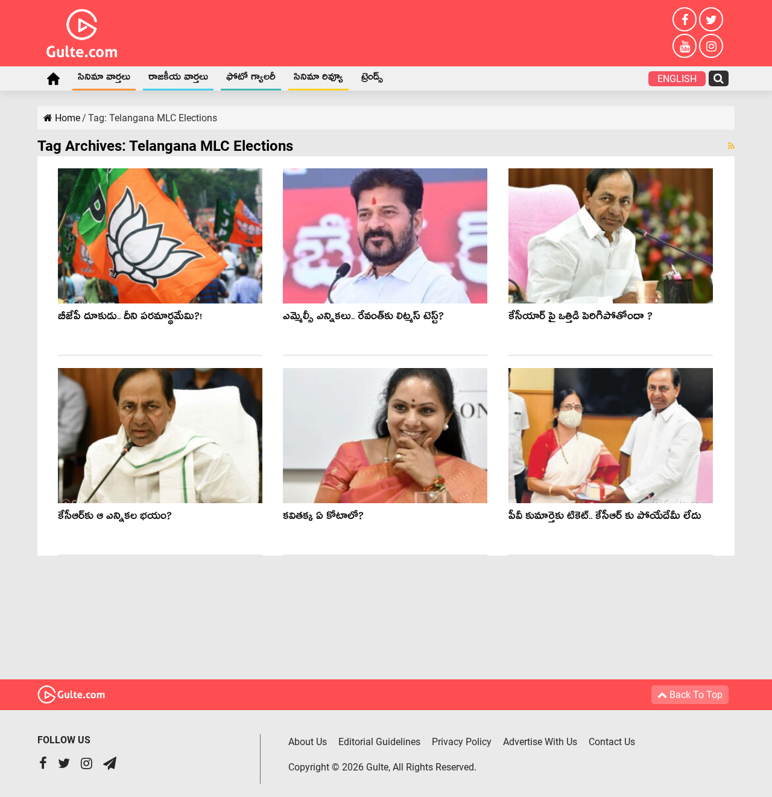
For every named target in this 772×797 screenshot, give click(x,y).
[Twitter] (711, 19)
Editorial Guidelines (379, 742)
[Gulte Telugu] (81, 30)
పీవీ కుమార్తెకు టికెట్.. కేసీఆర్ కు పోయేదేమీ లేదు (604, 518)
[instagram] (711, 46)
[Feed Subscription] (731, 146)
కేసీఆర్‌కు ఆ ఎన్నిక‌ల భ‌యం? (115, 518)
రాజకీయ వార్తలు (178, 79)
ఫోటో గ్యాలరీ (251, 79)
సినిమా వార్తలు (104, 79)
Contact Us (612, 742)
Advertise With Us (540, 742)
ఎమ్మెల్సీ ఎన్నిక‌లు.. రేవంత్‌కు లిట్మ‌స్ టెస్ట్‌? (363, 318)
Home (53, 78)
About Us (307, 742)
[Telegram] (109, 764)
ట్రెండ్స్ (372, 79)
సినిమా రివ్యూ (318, 79)
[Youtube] (684, 46)
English (677, 78)
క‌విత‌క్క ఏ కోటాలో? (323, 518)
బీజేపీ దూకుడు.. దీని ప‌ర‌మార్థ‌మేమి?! (130, 318)
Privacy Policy (462, 742)
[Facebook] (684, 19)
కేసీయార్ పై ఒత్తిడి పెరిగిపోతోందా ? (580, 318)
